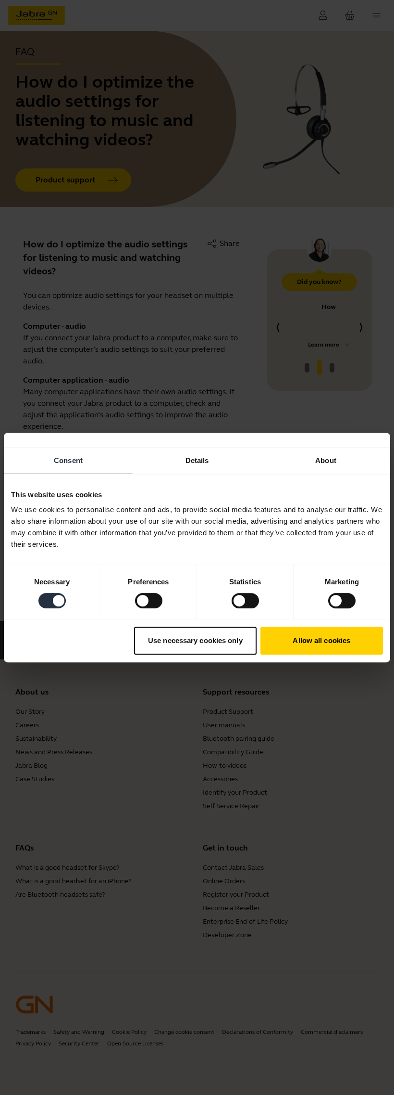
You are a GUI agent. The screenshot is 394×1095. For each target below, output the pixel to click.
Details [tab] (197, 460)
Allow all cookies (321, 640)
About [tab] (325, 460)
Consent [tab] (68, 460)
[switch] (148, 600)
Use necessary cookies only (195, 640)
